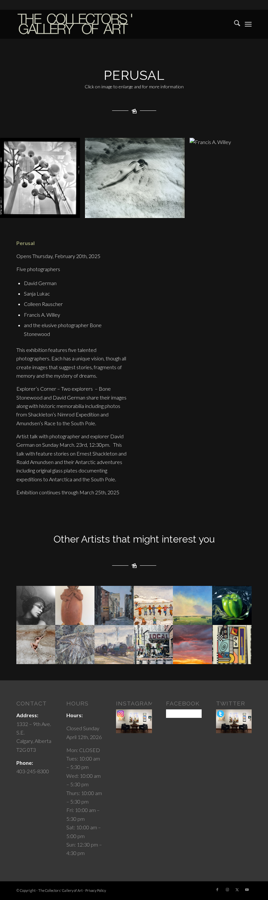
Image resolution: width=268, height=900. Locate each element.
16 (110, 211)
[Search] (233, 24)
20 (131, 211)
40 (236, 211)
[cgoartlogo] (75, 24)
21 (136, 211)
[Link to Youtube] (247, 889)
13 (94, 211)
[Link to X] (237, 889)
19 (126, 211)
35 (210, 211)
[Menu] (248, 24)
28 (173, 211)
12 (89, 211)
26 (162, 211)
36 (215, 211)
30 (183, 211)
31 (189, 211)
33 (199, 211)
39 (230, 211)
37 (220, 211)
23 (147, 211)
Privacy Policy (95, 890)
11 (84, 211)
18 (121, 211)
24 (152, 211)
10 (79, 211)
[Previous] (15, 178)
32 (194, 211)
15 (105, 211)
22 (142, 211)
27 (168, 211)
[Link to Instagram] (227, 889)
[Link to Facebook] (217, 889)
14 (100, 211)
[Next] (253, 178)
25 (157, 211)
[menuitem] (233, 24)
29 (178, 211)
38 (225, 211)
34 (204, 211)
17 (115, 211)
